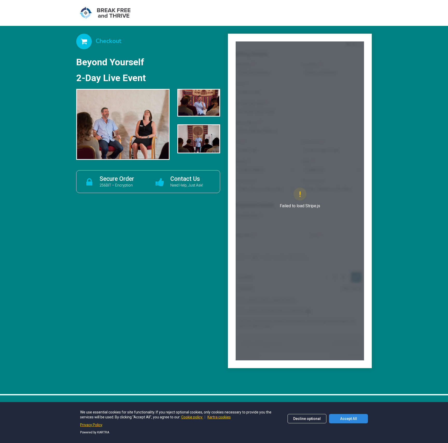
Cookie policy (192, 417)
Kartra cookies (219, 417)
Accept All (348, 419)
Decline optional (307, 419)
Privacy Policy (91, 425)
